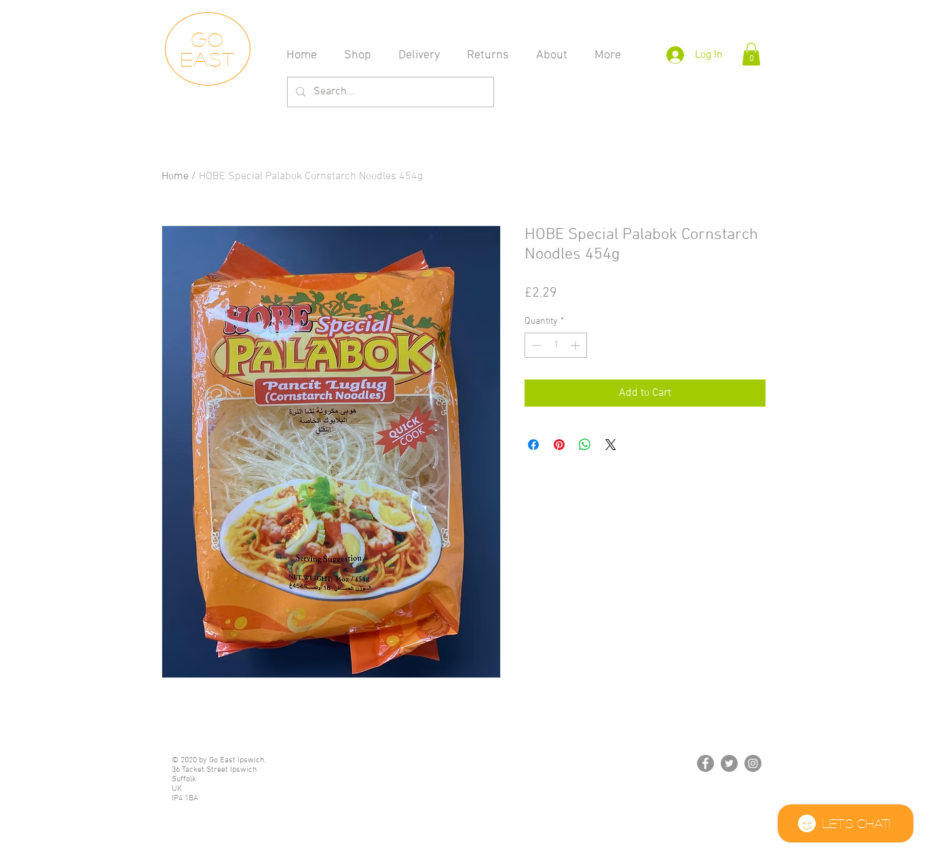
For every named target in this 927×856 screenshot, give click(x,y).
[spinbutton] (556, 345)
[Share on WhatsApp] (585, 444)
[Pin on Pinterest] (559, 444)
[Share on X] (611, 444)
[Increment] (576, 345)
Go (208, 39)
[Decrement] (535, 345)
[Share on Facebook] (533, 444)
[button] (751, 54)
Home (175, 176)
